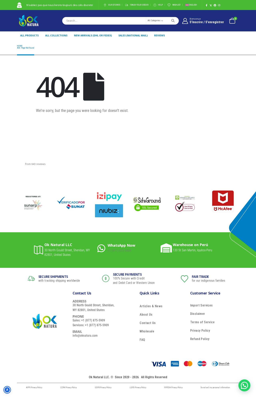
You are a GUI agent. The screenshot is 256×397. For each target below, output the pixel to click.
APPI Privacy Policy (34, 387)
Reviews (159, 35)
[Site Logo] (29, 21)
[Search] (173, 20)
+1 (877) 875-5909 (119, 251)
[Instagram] (219, 5)
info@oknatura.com (85, 335)
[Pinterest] (215, 5)
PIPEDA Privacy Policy (173, 387)
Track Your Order (139, 5)
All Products (29, 35)
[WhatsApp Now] (102, 248)
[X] (210, 5)
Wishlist (176, 5)
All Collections (56, 35)
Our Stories (114, 5)
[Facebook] (206, 5)
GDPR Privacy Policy (103, 387)
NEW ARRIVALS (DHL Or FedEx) (93, 35)
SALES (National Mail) (133, 35)
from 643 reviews (35, 164)
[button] (244, 385)
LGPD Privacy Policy (138, 387)
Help (160, 5)
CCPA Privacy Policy (68, 387)
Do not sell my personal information (215, 387)
